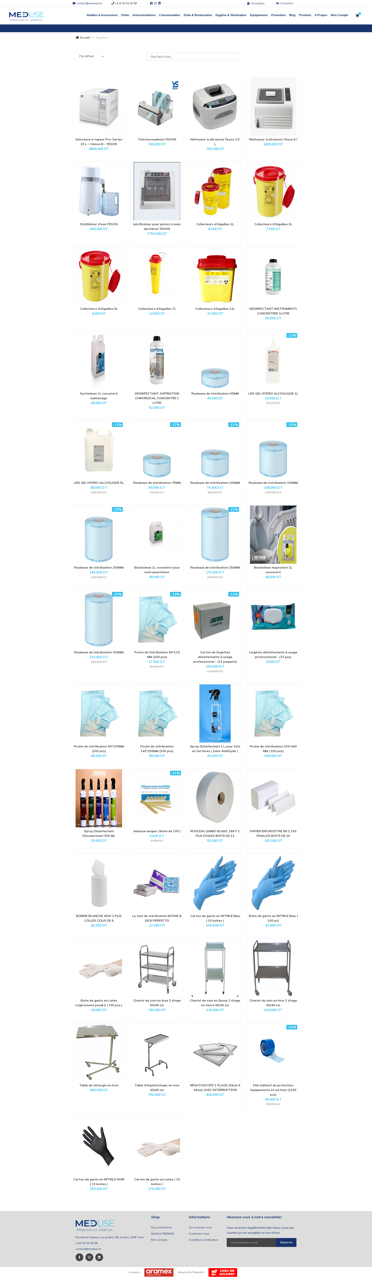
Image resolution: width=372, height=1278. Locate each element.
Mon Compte (339, 15)
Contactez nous (199, 1233)
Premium (305, 15)
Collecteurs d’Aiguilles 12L (215, 309)
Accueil (84, 37)
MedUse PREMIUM (162, 1233)
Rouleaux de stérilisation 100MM (215, 483)
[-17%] (157, 449)
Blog (292, 15)
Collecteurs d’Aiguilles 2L (215, 224)
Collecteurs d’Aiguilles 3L (273, 224)
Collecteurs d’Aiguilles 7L (157, 309)
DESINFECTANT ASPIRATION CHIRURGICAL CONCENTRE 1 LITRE (157, 398)
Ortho (125, 15)
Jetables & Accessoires (102, 15)
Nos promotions (161, 1227)
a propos (321, 15)
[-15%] (157, 619)
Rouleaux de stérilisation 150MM (273, 483)
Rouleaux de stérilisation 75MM (157, 483)
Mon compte (159, 1240)
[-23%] (215, 534)
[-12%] (215, 619)
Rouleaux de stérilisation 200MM (99, 567)
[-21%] (215, 449)
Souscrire (286, 1242)
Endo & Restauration (198, 15)
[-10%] (273, 449)
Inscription (257, 3)
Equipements (259, 15)
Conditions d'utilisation (203, 1240)
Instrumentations (144, 15)
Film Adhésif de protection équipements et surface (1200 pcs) (273, 1089)
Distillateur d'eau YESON (99, 224)
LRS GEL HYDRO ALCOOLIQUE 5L (99, 483)
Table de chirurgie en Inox (99, 1085)
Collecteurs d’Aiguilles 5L (99, 309)
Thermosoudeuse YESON (157, 139)
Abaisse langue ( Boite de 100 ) (157, 831)
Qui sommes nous (200, 1227)
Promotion (278, 15)
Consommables (169, 15)
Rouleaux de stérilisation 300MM (99, 652)
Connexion (286, 3)
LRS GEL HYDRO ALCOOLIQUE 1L (273, 393)
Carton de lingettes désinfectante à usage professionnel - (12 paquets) (215, 656)
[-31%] (157, 798)
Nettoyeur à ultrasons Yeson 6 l (273, 139)
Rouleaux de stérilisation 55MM (215, 393)
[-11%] (273, 360)
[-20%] (99, 534)
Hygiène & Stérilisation (230, 15)
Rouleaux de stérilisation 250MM (215, 567)
